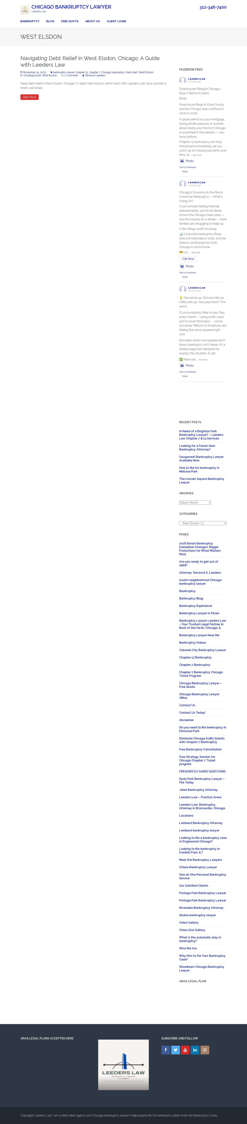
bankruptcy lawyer (64, 72)
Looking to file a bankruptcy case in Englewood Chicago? (203, 839)
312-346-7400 (213, 7)
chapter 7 (94, 72)
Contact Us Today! (192, 712)
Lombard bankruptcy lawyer (199, 830)
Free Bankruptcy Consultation (200, 749)
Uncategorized (32, 75)
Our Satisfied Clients (193, 885)
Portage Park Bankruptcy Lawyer (202, 893)
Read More (29, 97)
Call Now (188, 258)
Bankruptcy (29, 21)
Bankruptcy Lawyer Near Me (199, 635)
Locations (186, 815)
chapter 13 (82, 72)
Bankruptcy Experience (195, 606)
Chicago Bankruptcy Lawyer (71, 7)
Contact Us (187, 705)
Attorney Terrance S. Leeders (200, 572)
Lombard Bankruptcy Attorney (201, 823)
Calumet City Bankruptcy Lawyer (202, 650)
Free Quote (69, 21)
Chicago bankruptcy (113, 72)
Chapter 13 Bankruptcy (195, 657)
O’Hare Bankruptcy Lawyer (198, 867)
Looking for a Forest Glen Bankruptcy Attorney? (197, 447)
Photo (190, 161)
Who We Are (188, 948)
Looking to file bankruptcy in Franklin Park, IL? (199, 850)
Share (185, 171)
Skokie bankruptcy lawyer (197, 915)
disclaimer (186, 720)
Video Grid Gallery (192, 930)
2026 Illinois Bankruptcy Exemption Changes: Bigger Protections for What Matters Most (200, 549)
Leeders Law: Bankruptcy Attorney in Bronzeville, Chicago (202, 806)
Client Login (116, 21)
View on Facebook (187, 167)
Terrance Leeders (95, 75)
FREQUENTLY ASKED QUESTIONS (202, 771)
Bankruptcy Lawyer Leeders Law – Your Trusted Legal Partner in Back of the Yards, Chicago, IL (202, 624)
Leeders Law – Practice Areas (200, 797)
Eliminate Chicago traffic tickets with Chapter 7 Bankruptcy (201, 740)
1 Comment (71, 75)
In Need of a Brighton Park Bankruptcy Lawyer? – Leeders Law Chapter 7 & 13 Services (201, 435)
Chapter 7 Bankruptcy (194, 665)
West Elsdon (146, 72)
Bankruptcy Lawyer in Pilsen (199, 613)
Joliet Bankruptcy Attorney (198, 790)
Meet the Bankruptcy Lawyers (200, 860)
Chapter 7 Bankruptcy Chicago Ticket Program (201, 674)
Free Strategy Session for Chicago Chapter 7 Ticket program (197, 760)
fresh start (131, 72)
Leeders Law (196, 78)
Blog (50, 21)
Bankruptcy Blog (191, 598)
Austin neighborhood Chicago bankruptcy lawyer (200, 581)
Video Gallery (189, 922)
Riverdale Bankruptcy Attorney (201, 908)
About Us (92, 21)
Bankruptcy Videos (192, 642)
